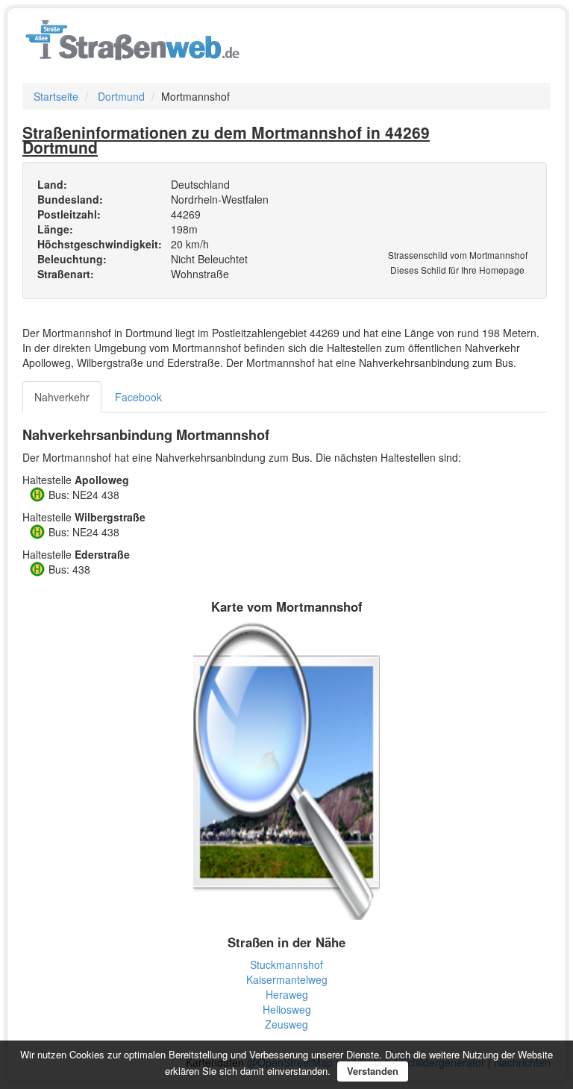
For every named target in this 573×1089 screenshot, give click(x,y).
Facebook (138, 396)
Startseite (56, 96)
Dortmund (121, 96)
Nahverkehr (62, 396)
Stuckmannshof (286, 964)
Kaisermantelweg (287, 979)
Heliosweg (287, 1009)
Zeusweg (286, 1024)
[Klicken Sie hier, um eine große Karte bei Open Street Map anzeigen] (286, 769)
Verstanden (372, 1071)
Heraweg (287, 994)
